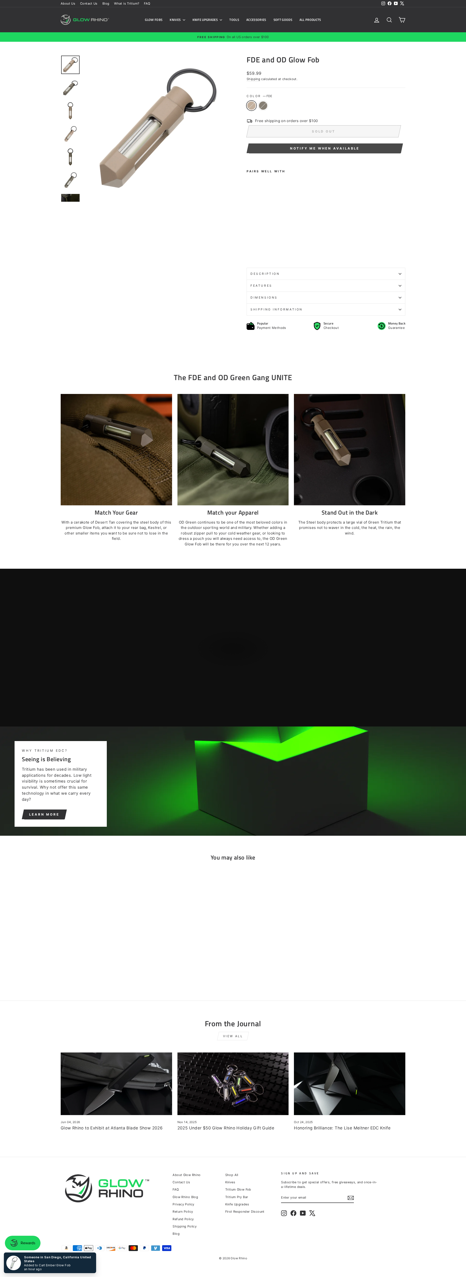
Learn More (44, 814)
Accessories (256, 19)
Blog (105, 3)
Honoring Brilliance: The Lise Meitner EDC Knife (342, 1128)
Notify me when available (325, 148)
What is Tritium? (126, 3)
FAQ (147, 3)
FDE (251, 105)
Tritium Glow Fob (238, 1189)
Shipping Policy (185, 1226)
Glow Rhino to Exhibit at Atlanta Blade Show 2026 (112, 1128)
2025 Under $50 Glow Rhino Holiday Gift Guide (226, 1128)
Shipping (253, 79)
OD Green (263, 105)
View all (233, 1036)
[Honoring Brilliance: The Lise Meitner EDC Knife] (349, 1083)
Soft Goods (283, 19)
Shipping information (276, 309)
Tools (234, 19)
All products (310, 19)
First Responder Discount (245, 1211)
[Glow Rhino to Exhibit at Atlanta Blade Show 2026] (116, 1083)
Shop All (231, 1175)
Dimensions (264, 297)
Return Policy (183, 1211)
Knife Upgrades (205, 19)
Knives (175, 19)
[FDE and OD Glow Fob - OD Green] (256, 252)
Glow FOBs (153, 19)
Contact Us (89, 3)
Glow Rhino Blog (185, 1197)
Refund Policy (183, 1219)
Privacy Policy (183, 1204)
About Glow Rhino (186, 1175)
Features (261, 285)
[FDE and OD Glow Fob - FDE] (250, 252)
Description (265, 273)
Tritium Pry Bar (236, 1197)
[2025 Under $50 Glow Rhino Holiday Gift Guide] (233, 1083)
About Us (68, 3)
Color (259, 96)
